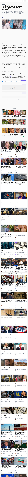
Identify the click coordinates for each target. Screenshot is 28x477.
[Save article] (22, 0)
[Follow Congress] (15, 81)
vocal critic (12, 76)
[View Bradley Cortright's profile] (2, 17)
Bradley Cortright (6, 16)
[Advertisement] (14, 36)
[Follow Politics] (19, 81)
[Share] (9, 156)
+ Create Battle (24, 84)
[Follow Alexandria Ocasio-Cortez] (9, 81)
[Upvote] (12, 156)
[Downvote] (10, 156)
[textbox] (14, 96)
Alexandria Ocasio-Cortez (9, 42)
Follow (11, 17)
